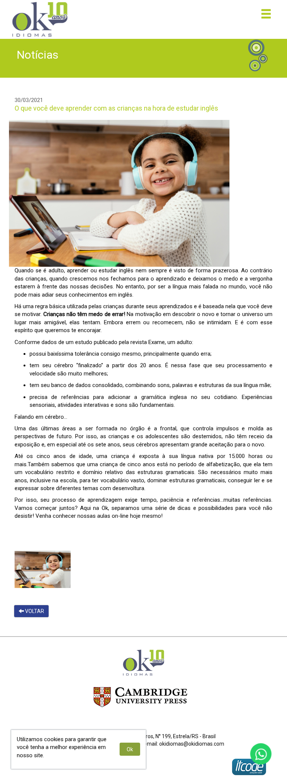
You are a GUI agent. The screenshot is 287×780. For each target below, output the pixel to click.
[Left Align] (266, 14)
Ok (130, 749)
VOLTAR (34, 611)
